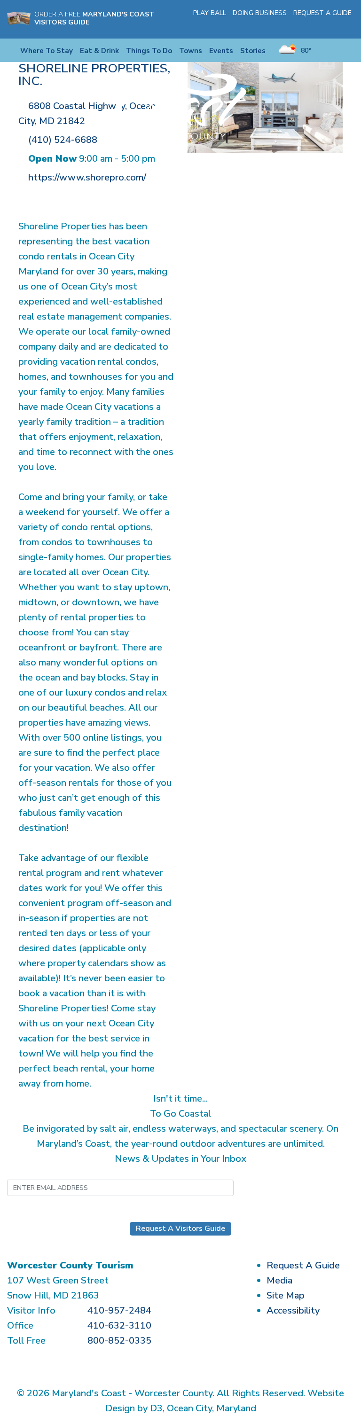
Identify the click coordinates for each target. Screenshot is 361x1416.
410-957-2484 (119, 1310)
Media (279, 1280)
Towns (190, 50)
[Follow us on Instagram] (321, 25)
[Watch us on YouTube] (334, 25)
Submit (280, 1188)
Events (221, 50)
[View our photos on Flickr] (348, 25)
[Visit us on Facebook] (307, 25)
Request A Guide (322, 12)
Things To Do (149, 50)
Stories (253, 50)
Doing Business (260, 12)
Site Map (286, 1295)
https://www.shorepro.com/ (87, 177)
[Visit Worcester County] (180, 104)
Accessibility (293, 1310)
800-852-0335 (119, 1340)
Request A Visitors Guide (180, 1228)
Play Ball (209, 12)
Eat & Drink (99, 50)
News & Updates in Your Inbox (180, 1158)
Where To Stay (46, 50)
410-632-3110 (119, 1325)
